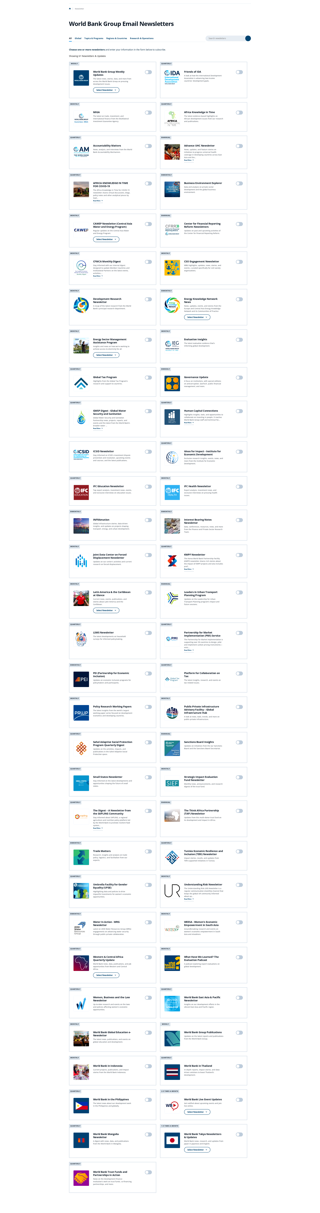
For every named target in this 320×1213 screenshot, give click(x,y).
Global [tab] (78, 38)
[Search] (248, 38)
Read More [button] (188, 160)
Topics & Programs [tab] (93, 38)
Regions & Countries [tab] (116, 38)
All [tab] (70, 38)
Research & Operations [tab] (142, 38)
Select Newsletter (104, 90)
